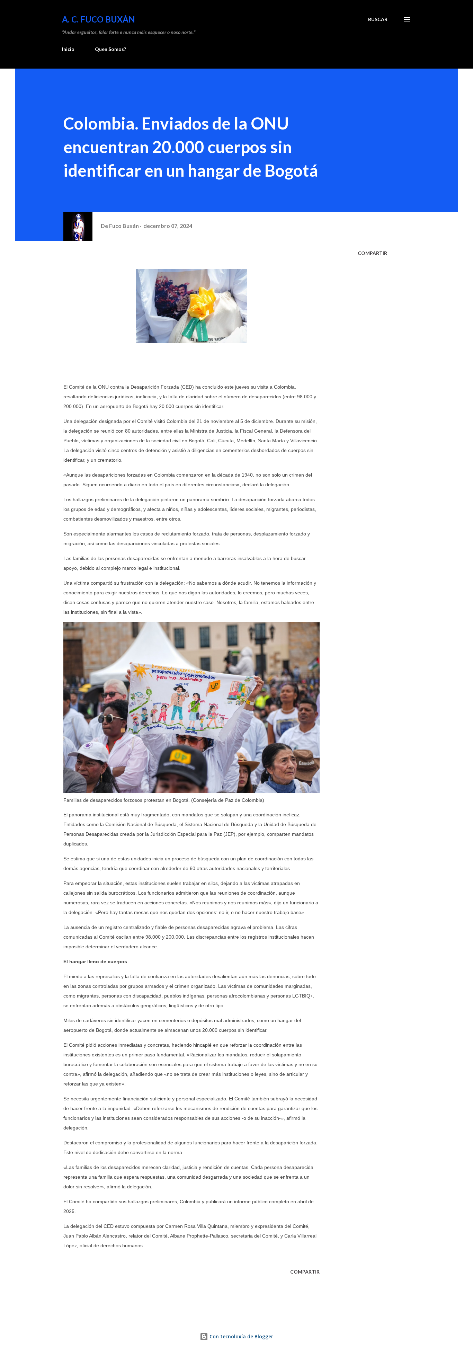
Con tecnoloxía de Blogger (240, 1336)
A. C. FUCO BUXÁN (98, 19)
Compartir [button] (372, 253)
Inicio (68, 49)
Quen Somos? (110, 49)
